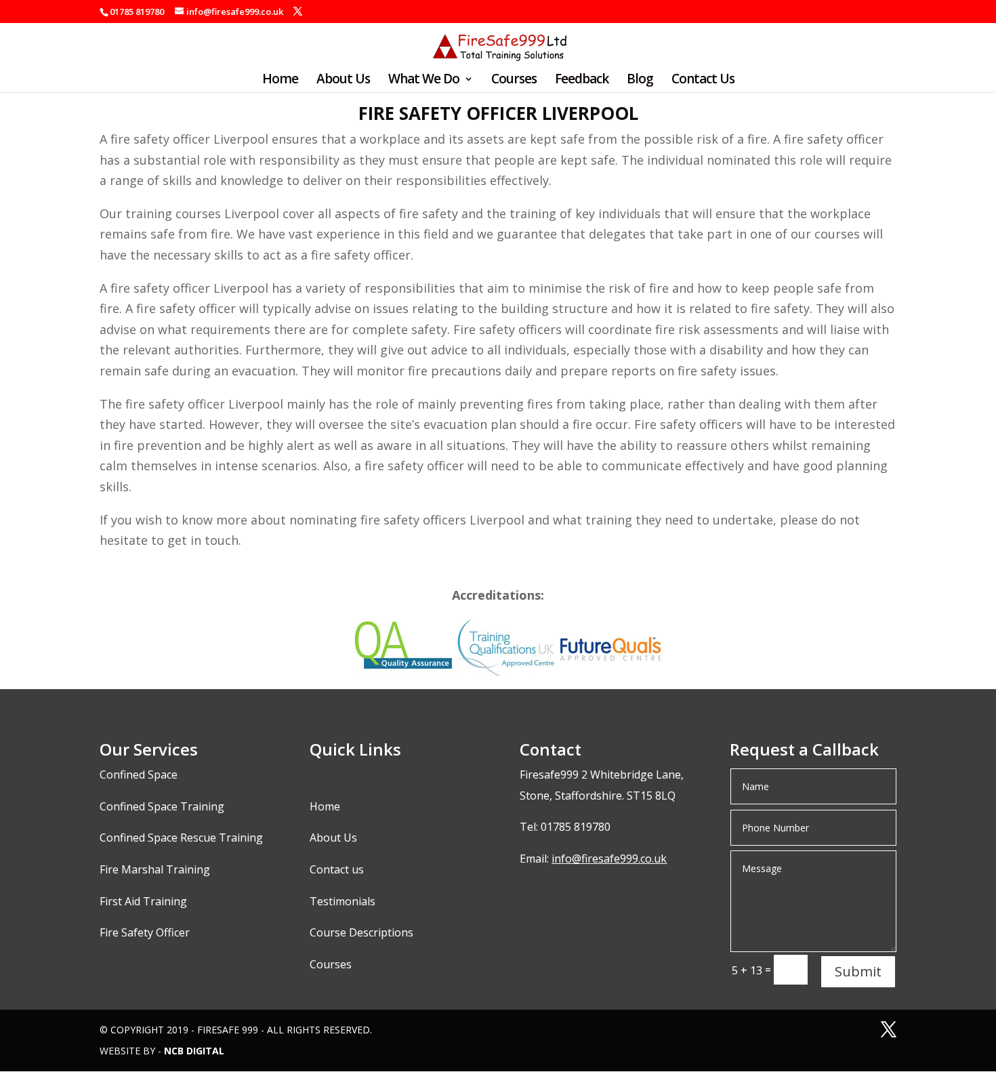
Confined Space (139, 774)
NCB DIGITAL (194, 1050)
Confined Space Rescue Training (181, 837)
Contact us (337, 869)
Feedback (581, 80)
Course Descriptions (361, 932)
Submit (858, 971)
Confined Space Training (162, 806)
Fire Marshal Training (155, 869)
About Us (343, 80)
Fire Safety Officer (145, 932)
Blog (640, 80)
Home (280, 80)
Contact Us (702, 80)
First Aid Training (143, 901)
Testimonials (342, 901)
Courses (514, 80)
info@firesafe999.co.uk (609, 858)
